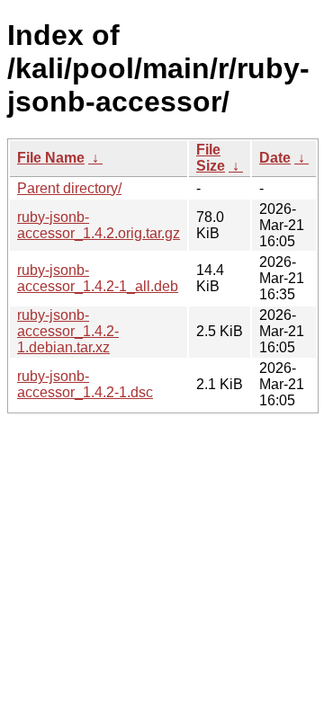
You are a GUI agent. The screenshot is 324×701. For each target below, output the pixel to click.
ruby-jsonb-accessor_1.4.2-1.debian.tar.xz (68, 331)
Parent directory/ (69, 188)
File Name (51, 157)
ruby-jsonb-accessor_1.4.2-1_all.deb (97, 278)
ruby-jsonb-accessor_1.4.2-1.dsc (85, 384)
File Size (210, 157)
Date (275, 157)
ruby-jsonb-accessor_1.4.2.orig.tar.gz (98, 225)
